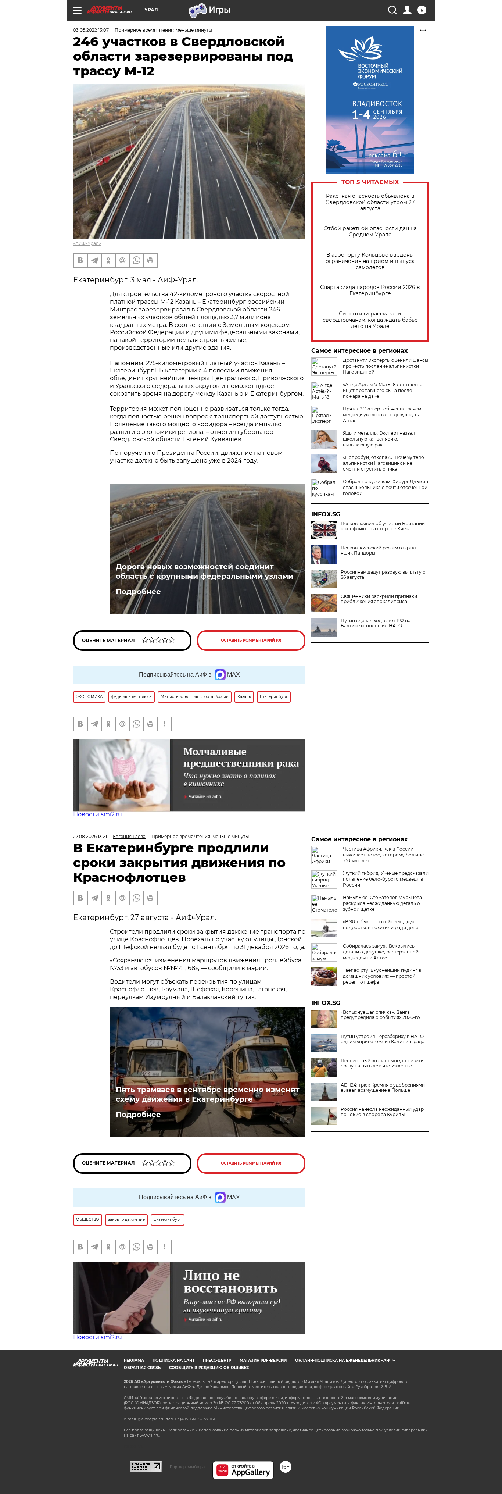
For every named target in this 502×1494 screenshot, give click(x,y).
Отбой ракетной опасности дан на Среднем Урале (370, 231)
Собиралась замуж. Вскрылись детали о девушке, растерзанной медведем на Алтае (381, 951)
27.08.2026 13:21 (90, 836)
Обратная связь (142, 1367)
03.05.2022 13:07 (91, 30)
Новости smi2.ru (97, 814)
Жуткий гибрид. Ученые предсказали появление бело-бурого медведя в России (386, 879)
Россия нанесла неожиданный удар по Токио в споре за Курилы (382, 1112)
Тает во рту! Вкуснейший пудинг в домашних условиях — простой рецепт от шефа (382, 976)
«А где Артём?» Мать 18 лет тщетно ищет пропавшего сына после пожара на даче (383, 390)
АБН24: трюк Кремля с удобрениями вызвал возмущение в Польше (383, 1088)
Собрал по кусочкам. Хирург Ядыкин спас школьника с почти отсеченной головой (385, 487)
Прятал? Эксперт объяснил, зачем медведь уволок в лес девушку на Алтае (382, 414)
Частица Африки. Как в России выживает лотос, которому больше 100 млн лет (383, 854)
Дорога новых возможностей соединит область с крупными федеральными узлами (204, 571)
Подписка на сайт (173, 1360)
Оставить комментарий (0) (251, 640)
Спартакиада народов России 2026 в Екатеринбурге (370, 290)
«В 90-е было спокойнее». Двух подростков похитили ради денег (381, 924)
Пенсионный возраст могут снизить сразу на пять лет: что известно (382, 1063)
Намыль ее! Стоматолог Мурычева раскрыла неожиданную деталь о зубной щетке (382, 903)
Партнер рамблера (187, 1467)
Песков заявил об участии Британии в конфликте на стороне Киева (383, 526)
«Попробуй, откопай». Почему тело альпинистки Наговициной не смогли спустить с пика (383, 463)
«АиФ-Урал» (87, 243)
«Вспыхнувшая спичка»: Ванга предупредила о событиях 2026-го (380, 1015)
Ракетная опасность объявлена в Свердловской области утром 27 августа (370, 202)
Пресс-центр (217, 1360)
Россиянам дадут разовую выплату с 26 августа (383, 575)
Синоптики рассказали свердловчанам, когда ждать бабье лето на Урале (370, 320)
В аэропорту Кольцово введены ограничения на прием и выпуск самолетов (370, 261)
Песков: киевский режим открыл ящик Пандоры (378, 550)
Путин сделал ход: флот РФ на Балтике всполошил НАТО (375, 623)
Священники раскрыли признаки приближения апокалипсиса (379, 599)
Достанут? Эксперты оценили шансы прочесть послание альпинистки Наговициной (385, 366)
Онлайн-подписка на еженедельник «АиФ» (345, 1360)
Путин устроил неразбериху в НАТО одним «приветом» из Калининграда (382, 1039)
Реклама (134, 1360)
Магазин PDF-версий (263, 1360)
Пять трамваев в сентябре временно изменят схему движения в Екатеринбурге (208, 1094)
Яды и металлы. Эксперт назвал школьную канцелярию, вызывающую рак (379, 439)
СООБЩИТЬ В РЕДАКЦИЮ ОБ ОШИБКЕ (209, 1367)
